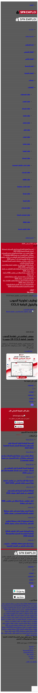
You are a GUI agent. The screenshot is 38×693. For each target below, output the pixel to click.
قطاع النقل (27, 130)
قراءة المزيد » (28, 351)
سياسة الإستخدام (28, 652)
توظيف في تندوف (32, 621)
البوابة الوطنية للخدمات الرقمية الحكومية (12, 606)
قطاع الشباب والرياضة (23, 187)
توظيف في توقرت (21, 621)
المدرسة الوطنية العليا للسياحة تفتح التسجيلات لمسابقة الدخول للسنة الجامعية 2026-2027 (18, 250)
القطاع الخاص (29, 59)
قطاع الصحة (26, 201)
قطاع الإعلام (26, 123)
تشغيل (35, 611)
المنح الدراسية (29, 66)
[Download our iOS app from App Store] (19, 597)
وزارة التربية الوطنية (27, 633)
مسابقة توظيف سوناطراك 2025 (25, 631)
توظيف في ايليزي (16, 619)
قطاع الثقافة (26, 180)
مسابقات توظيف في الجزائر (29, 627)
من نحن (31, 648)
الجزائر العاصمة (33, 607)
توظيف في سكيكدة (10, 621)
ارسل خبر (31, 656)
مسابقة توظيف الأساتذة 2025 (24, 629)
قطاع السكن (26, 137)
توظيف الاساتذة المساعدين (12, 611)
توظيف (31, 611)
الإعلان (32, 290)
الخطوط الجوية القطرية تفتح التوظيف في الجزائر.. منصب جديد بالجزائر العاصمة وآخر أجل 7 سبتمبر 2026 (17, 258)
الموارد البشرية (29, 73)
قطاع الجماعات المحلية (23, 215)
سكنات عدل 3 (33, 625)
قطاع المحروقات (25, 95)
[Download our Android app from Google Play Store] (19, 591)
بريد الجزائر (14, 609)
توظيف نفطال (14, 623)
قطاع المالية (26, 144)
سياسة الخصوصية (28, 650)
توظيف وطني (6, 623)
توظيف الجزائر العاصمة (16, 613)
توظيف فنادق (15, 617)
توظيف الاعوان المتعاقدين (30, 613)
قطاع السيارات (25, 208)
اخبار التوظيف (29, 45)
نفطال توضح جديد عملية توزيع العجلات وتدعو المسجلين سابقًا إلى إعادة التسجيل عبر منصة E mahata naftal (17, 254)
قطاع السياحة (26, 158)
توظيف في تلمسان (6, 619)
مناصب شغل (12, 631)
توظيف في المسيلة (27, 619)
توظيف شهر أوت (29, 615)
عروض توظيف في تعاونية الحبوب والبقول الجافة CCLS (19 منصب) (18, 338)
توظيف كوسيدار (22, 623)
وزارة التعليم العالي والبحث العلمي (13, 633)
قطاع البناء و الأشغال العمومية (21, 165)
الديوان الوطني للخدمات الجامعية (20, 607)
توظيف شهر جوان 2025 (17, 615)
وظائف (28, 635)
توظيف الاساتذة (24, 611)
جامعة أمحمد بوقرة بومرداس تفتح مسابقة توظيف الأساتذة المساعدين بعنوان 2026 (19, 278)
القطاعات (31, 87)
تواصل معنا (30, 292)
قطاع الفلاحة (26, 151)
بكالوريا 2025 (7, 609)
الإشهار (32, 658)
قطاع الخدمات (26, 172)
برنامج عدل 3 (20, 609)
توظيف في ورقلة (32, 623)
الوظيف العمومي (6, 607)
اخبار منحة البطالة (28, 606)
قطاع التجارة (26, 116)
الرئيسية (35, 296)
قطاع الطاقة (26, 222)
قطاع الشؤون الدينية (24, 229)
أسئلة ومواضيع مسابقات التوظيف (14, 604)
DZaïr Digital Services (30, 604)
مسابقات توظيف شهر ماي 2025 (14, 625)
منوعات (31, 80)
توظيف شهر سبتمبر (24, 617)
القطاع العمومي (29, 52)
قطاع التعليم (26, 102)
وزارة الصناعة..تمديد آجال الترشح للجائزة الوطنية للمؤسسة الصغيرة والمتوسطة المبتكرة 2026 (20, 285)
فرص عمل (26, 625)
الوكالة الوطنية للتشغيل (31, 609)
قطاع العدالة (26, 194)
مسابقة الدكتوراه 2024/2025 (14, 627)
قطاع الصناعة (26, 109)
